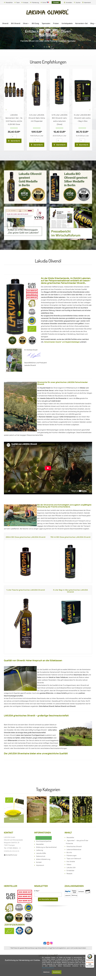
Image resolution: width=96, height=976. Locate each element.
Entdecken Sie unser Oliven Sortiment (48, 33)
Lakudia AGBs (41, 853)
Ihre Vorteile (71, 861)
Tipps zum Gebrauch (74, 858)
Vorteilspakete (67, 23)
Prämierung (35, 2)
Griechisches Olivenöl (74, 846)
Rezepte (69, 873)
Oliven (25, 23)
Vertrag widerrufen (44, 838)
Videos (69, 864)
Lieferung (39, 850)
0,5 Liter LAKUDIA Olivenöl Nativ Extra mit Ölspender (36, 118)
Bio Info (69, 852)
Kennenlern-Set (81, 23)
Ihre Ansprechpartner (43, 841)
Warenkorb (87, 2)
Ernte (44, 2)
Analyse (25, 2)
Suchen (78, 2)
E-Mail (36, 891)
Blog (92, 23)
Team (18, 2)
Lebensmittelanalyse (74, 849)
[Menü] (93, 954)
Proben (56, 23)
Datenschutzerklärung (48, 967)
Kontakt (39, 862)
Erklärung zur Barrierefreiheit (46, 847)
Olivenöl (5, 23)
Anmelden (69, 2)
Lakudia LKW (71, 867)
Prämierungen (72, 855)
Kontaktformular (11, 855)
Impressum (40, 865)
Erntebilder (70, 870)
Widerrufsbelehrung (43, 859)
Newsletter (9, 2)
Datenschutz (40, 856)
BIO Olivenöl (15, 23)
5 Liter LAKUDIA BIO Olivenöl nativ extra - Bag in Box (82, 118)
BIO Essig (35, 23)
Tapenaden (46, 23)
